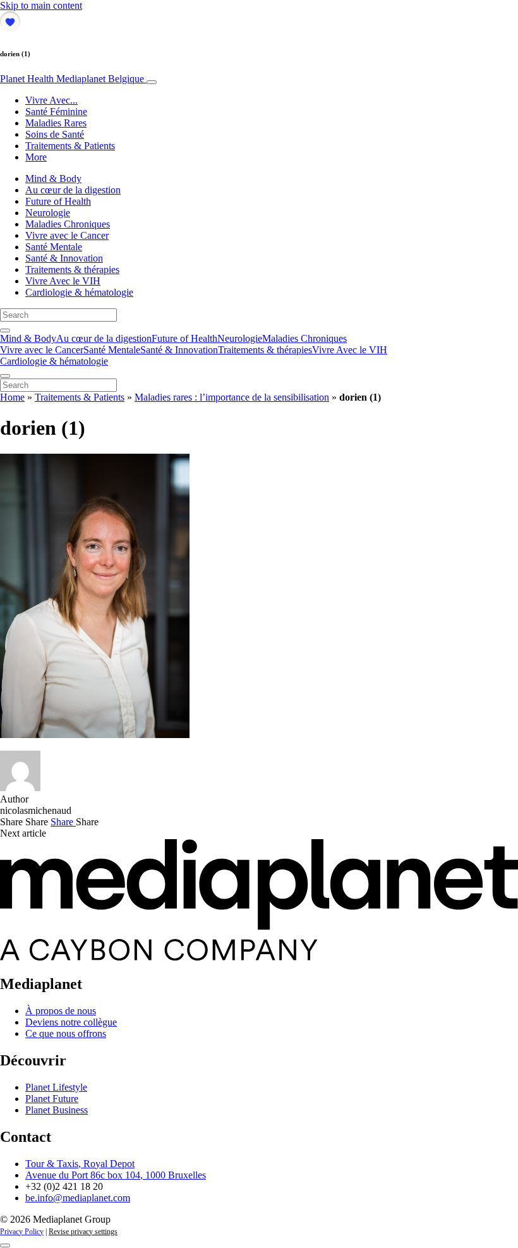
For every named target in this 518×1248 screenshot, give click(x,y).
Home (12, 397)
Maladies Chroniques (67, 224)
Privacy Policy (22, 1231)
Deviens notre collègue (71, 1022)
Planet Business (56, 1110)
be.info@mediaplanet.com (77, 1197)
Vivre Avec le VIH (62, 281)
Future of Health (58, 201)
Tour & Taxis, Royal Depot (80, 1163)
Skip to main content (41, 5)
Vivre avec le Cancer (67, 235)
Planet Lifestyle (56, 1087)
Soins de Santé (54, 134)
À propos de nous (60, 1010)
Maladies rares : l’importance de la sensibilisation (232, 397)
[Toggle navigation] (152, 82)
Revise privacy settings (83, 1231)
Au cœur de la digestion (73, 190)
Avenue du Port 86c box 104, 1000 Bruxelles (115, 1175)
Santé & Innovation (64, 258)
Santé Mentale (53, 246)
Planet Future (51, 1098)
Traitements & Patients (70, 145)
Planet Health (72, 78)
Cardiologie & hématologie (79, 292)
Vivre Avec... (51, 100)
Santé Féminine (56, 111)
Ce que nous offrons (65, 1033)
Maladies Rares (56, 123)
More (36, 157)
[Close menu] (5, 376)
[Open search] (5, 330)
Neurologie (47, 212)
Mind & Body (53, 178)
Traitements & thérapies (72, 269)
